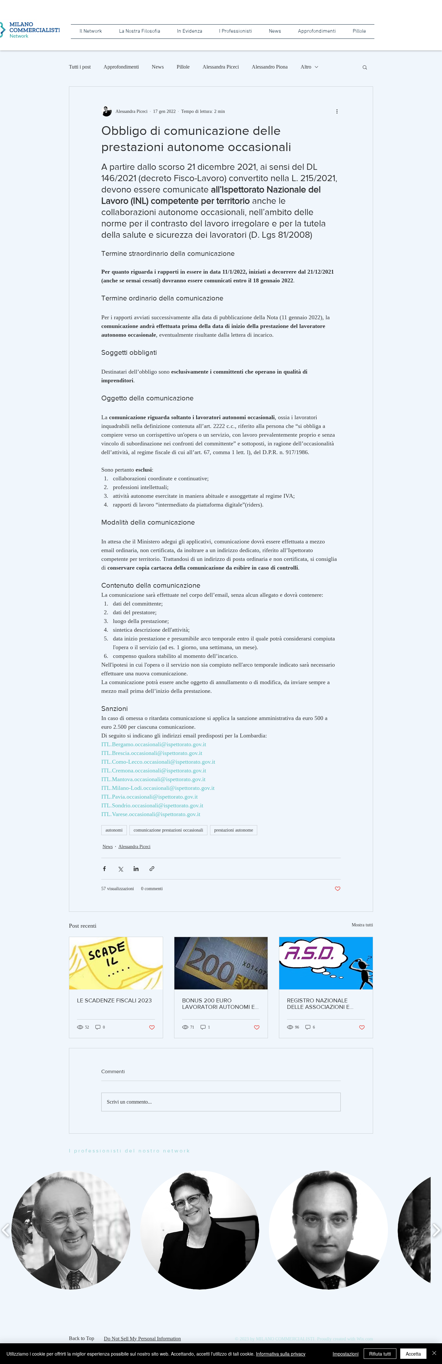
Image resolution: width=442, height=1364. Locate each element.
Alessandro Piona (270, 67)
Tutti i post (80, 67)
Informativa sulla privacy (280, 1353)
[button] (365, 67)
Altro (306, 67)
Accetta (413, 1353)
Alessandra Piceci (221, 67)
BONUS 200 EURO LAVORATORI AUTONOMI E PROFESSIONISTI (218, 1003)
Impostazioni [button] (346, 1353)
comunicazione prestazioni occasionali (168, 830)
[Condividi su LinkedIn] (136, 869)
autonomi (114, 830)
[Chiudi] (434, 1353)
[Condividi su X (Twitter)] (120, 869)
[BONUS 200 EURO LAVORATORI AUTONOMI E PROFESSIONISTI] (221, 963)
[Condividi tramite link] (152, 869)
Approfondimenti (121, 67)
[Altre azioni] (337, 111)
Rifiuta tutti (380, 1353)
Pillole (183, 67)
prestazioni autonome (233, 830)
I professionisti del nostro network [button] (130, 1150)
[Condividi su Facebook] (104, 869)
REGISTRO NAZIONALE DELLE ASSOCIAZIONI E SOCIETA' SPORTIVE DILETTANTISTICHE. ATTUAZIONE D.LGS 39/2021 (325, 1003)
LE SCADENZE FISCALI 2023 (114, 1000)
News (158, 67)
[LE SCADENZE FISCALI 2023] (116, 963)
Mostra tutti (362, 924)
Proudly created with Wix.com (345, 1339)
